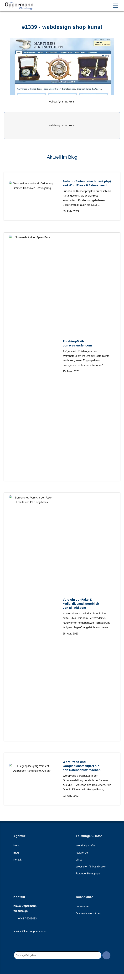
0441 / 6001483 (27, 918)
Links (79, 859)
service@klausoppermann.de (30, 931)
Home (16, 845)
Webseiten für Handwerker (91, 866)
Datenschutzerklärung (88, 913)
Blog (16, 852)
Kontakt (17, 859)
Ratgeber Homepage (88, 873)
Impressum (82, 906)
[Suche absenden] (106, 955)
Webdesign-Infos (85, 845)
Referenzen (82, 852)
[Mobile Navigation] (115, 6)
